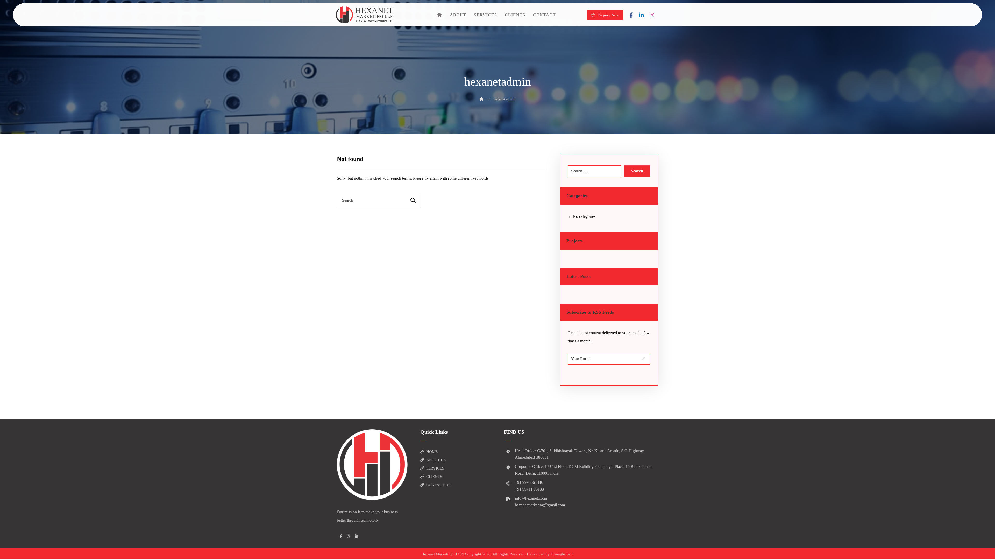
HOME (432, 452)
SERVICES (435, 468)
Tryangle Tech (562, 554)
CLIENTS (434, 476)
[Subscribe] (643, 358)
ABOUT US (436, 460)
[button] (631, 15)
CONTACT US (438, 485)
